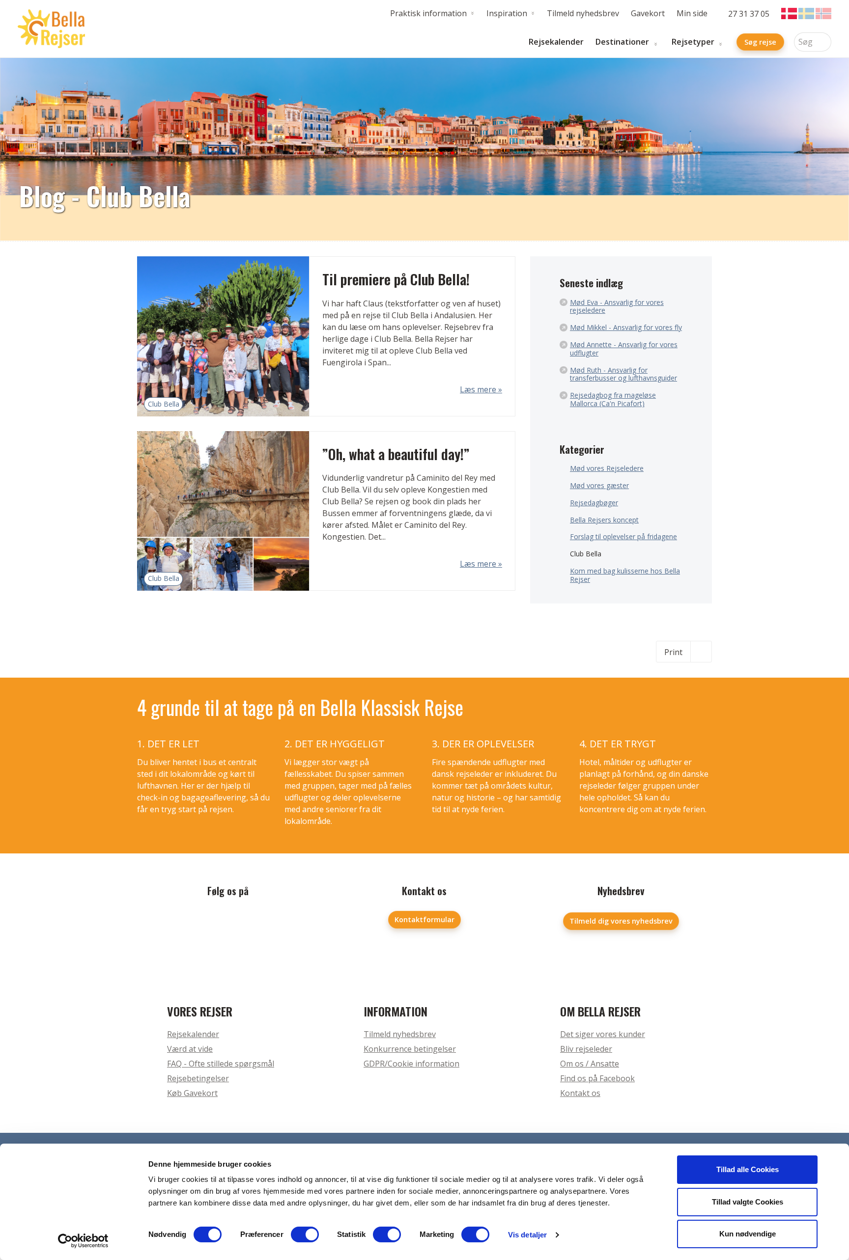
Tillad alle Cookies (747, 1169)
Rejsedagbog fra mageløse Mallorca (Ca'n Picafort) (613, 399)
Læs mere (479, 389)
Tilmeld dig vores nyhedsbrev (621, 921)
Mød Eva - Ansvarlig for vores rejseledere (617, 307)
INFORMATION (395, 1011)
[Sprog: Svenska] (806, 13)
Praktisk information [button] (428, 13)
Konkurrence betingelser (410, 1048)
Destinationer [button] (622, 42)
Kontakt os (580, 1093)
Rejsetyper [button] (693, 42)
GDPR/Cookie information (411, 1063)
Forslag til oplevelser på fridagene (623, 537)
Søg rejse (760, 42)
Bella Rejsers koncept (604, 520)
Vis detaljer (527, 1235)
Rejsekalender (556, 42)
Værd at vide (190, 1048)
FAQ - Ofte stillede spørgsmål (220, 1063)
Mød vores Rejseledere (607, 469)
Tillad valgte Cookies (747, 1202)
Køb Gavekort (192, 1093)
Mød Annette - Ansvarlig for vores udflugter (624, 349)
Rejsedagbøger (594, 503)
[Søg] (824, 42)
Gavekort (648, 13)
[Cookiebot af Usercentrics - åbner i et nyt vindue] (83, 1240)
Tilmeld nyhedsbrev (583, 13)
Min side (692, 13)
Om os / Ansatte (589, 1063)
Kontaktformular (424, 919)
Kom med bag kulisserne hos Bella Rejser (625, 575)
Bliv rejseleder (586, 1048)
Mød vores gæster (599, 486)
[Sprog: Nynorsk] (823, 13)
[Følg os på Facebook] (228, 922)
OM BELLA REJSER (600, 1011)
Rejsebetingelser (198, 1078)
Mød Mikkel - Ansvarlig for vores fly (626, 328)
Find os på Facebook (597, 1078)
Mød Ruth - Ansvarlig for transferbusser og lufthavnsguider (623, 374)
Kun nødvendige (747, 1234)
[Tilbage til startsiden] (51, 28)
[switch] (305, 1234)
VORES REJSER (199, 1011)
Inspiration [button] (506, 13)
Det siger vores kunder (602, 1034)
